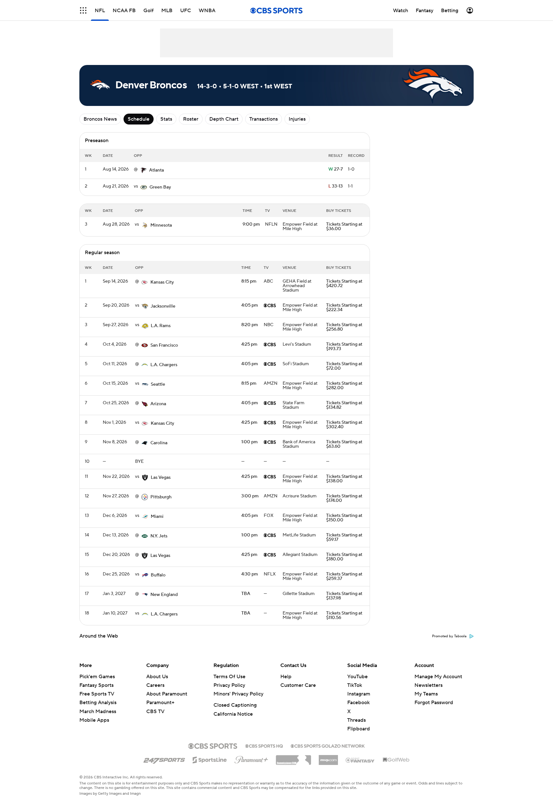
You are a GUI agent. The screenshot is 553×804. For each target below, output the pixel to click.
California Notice (233, 714)
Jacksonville (163, 306)
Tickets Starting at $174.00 (344, 498)
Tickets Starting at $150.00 (344, 518)
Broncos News (100, 119)
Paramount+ (160, 702)
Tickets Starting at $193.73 (344, 347)
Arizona (158, 404)
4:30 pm (249, 574)
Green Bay (160, 187)
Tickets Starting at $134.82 (344, 405)
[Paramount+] (251, 758)
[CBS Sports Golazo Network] (328, 745)
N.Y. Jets (158, 536)
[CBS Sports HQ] (264, 745)
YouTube (357, 676)
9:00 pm (251, 224)
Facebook (358, 702)
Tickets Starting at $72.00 (344, 366)
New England (164, 595)
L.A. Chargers (163, 365)
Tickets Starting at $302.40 (344, 425)
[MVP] (328, 757)
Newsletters (428, 685)
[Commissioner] (293, 757)
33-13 (335, 186)
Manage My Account (438, 676)
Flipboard (358, 729)
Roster (190, 119)
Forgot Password (433, 702)
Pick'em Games (97, 676)
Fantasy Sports (96, 685)
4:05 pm (249, 305)
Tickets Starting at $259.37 (344, 576)
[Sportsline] (210, 759)
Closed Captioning (235, 705)
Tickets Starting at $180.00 (344, 557)
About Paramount (166, 694)
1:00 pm (249, 442)
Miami (157, 516)
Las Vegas (161, 477)
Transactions (263, 119)
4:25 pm (249, 344)
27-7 (335, 169)
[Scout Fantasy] (360, 760)
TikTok (354, 685)
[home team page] (143, 170)
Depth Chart (223, 119)
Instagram (358, 694)
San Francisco (164, 345)
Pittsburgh (161, 497)
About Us (157, 676)
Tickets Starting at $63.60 (344, 444)
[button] (83, 10)
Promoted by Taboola (449, 636)
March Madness (97, 711)
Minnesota (161, 225)
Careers (155, 685)
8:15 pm (248, 281)
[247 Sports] (164, 759)
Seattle (158, 384)
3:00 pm (250, 496)
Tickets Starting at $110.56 (344, 615)
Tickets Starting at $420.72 (344, 283)
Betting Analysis (97, 702)
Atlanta (156, 170)
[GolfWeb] (396, 760)
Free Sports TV (96, 694)
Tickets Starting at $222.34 (344, 307)
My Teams (426, 694)
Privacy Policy (229, 685)
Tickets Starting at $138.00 (344, 479)
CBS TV (155, 711)
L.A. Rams (161, 326)
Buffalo (158, 575)
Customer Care (298, 685)
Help (286, 676)
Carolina (158, 443)
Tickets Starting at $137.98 (344, 596)
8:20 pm (249, 325)
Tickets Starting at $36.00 (344, 226)
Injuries (297, 119)
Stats (166, 119)
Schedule (138, 119)
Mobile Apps (94, 720)
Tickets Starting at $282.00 (344, 386)
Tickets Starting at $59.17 (344, 537)
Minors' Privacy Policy (238, 694)
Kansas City (162, 282)
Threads (356, 720)
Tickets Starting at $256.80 (344, 327)
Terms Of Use (229, 676)
